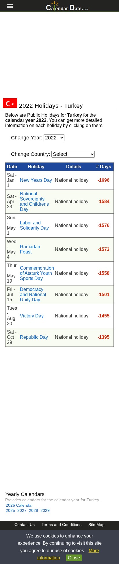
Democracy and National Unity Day (33, 294)
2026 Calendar (19, 505)
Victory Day (32, 315)
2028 (33, 510)
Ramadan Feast (30, 249)
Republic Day (34, 337)
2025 (10, 510)
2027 (22, 510)
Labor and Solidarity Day (34, 225)
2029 (45, 510)
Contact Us (24, 524)
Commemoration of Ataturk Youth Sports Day (36, 273)
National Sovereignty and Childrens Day (34, 201)
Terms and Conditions (61, 524)
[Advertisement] (59, 55)
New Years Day (36, 180)
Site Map (96, 524)
